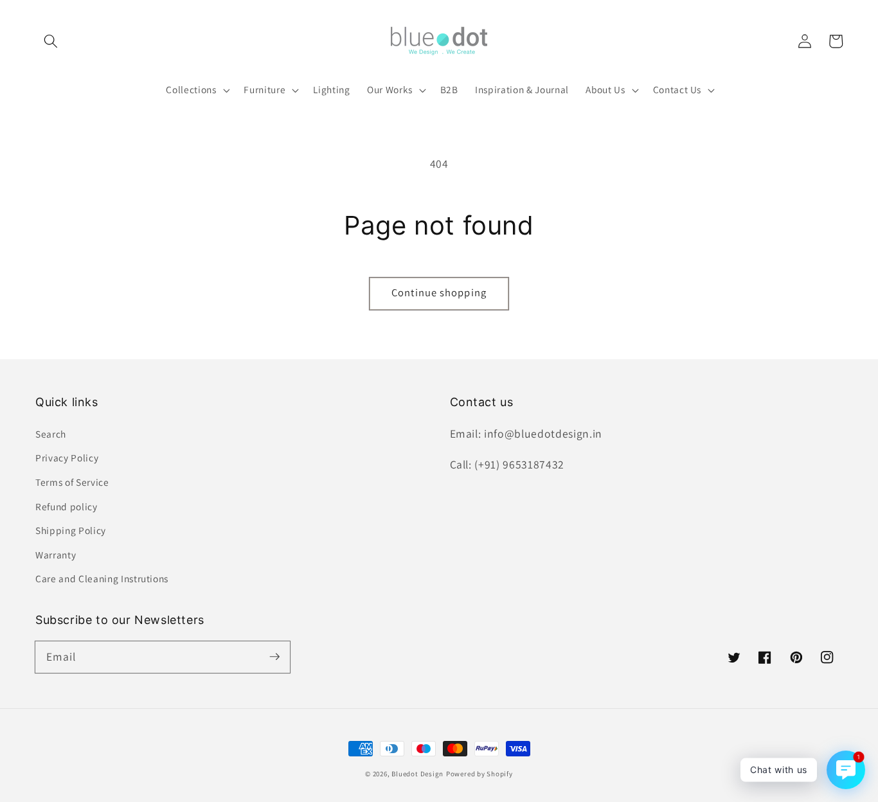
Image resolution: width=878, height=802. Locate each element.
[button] (50, 41)
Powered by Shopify (479, 773)
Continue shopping (439, 292)
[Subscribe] (274, 656)
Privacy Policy (66, 457)
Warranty (55, 554)
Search (50, 433)
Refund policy (66, 506)
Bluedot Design (417, 773)
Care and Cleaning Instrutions (101, 578)
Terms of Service (72, 482)
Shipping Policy (70, 530)
